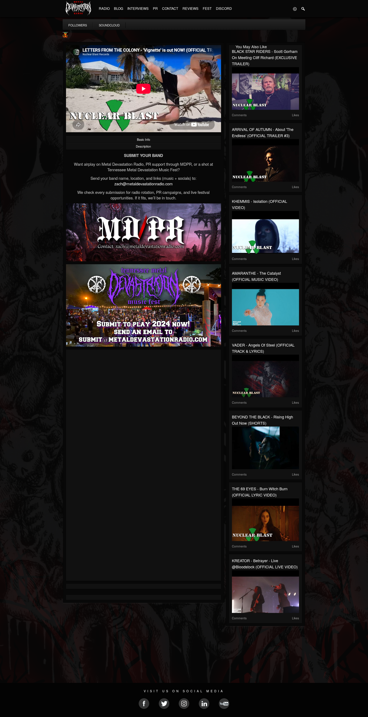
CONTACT (170, 8)
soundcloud (109, 25)
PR (155, 8)
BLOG (118, 8)
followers (77, 25)
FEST (207, 8)
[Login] (295, 8)
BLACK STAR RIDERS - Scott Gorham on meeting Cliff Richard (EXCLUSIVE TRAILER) (265, 57)
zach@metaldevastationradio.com (143, 183)
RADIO (104, 8)
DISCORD (224, 8)
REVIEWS (190, 8)
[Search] (303, 8)
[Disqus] (143, 409)
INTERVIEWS (138, 8)
